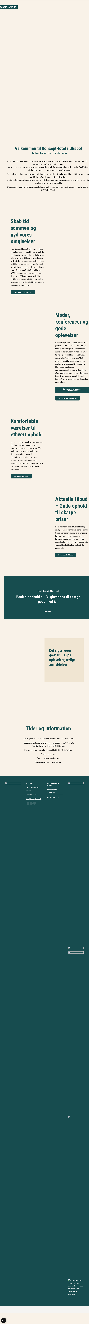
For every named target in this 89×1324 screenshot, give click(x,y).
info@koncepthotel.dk (33, 799)
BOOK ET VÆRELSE (8, 7)
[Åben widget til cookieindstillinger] (3, 1320)
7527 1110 (32, 794)
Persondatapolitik (53, 797)
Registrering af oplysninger (52, 791)
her (54, 754)
